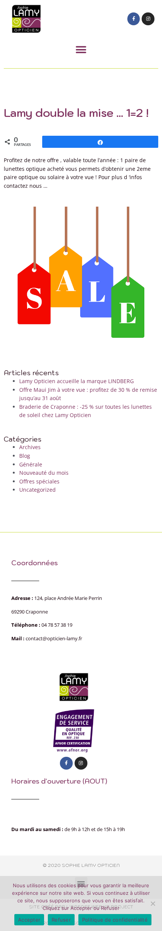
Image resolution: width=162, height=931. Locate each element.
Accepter (29, 920)
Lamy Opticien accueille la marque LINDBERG (76, 381)
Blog (24, 455)
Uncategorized (37, 489)
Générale (30, 464)
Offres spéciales (39, 481)
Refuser (61, 920)
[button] (81, 49)
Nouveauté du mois (44, 472)
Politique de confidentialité (115, 920)
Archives (30, 447)
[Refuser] (152, 903)
